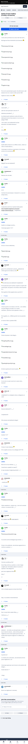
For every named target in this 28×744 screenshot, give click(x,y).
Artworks (13, 21)
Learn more (2, 2)
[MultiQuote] (2, 99)
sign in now (7, 702)
